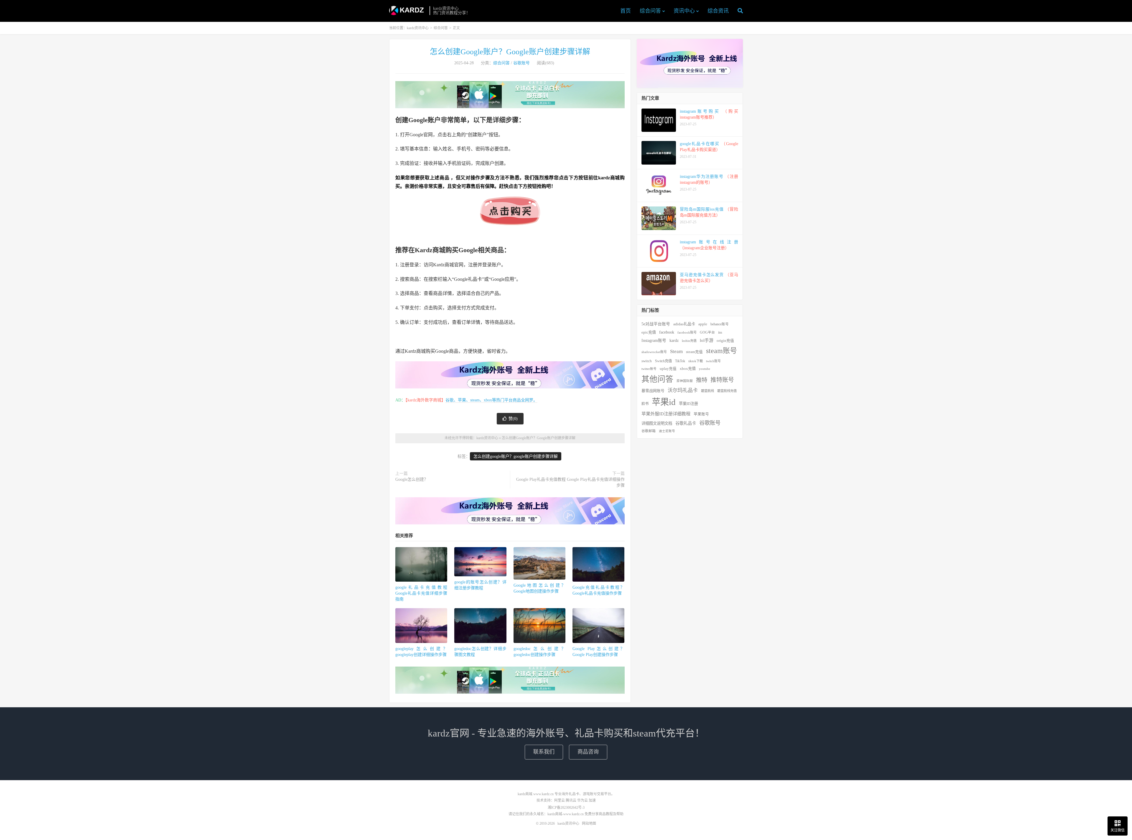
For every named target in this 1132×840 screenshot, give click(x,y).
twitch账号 (713, 361)
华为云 (582, 800)
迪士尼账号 (667, 431)
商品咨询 (588, 752)
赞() (513, 418)
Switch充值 (663, 361)
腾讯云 (571, 800)
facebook (666, 332)
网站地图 (589, 823)
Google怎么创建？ (411, 479)
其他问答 (657, 379)
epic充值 (648, 332)
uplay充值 (668, 369)
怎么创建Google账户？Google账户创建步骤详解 (510, 51)
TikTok (680, 361)
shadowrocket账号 (654, 352)
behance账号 (719, 324)
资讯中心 (684, 11)
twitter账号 (649, 368)
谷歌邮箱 (648, 431)
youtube (704, 368)
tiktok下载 (695, 361)
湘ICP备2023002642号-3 (566, 807)
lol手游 (706, 340)
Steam (676, 351)
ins (720, 332)
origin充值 (725, 341)
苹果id (664, 402)
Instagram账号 (653, 340)
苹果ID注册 (688, 403)
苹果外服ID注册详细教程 (665, 413)
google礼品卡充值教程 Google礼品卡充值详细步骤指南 (421, 593)
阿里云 (559, 800)
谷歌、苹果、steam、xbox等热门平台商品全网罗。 (491, 400)
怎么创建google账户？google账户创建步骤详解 (515, 456)
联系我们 (544, 752)
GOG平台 (707, 332)
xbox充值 (688, 368)
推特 (701, 380)
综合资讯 (718, 11)
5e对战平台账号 (655, 324)
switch (646, 361)
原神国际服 (685, 381)
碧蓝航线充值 (727, 391)
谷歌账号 (521, 63)
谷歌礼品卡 (685, 423)
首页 (625, 11)
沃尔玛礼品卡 (683, 390)
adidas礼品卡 (684, 324)
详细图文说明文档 (656, 423)
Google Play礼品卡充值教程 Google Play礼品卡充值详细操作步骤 (570, 482)
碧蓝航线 (707, 391)
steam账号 (721, 351)
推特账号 (722, 380)
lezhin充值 (689, 340)
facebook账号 (687, 332)
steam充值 (694, 352)
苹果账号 (701, 414)
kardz (674, 340)
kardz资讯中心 (408, 10)
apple (702, 324)
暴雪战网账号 (652, 391)
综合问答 (650, 11)
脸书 (645, 404)
